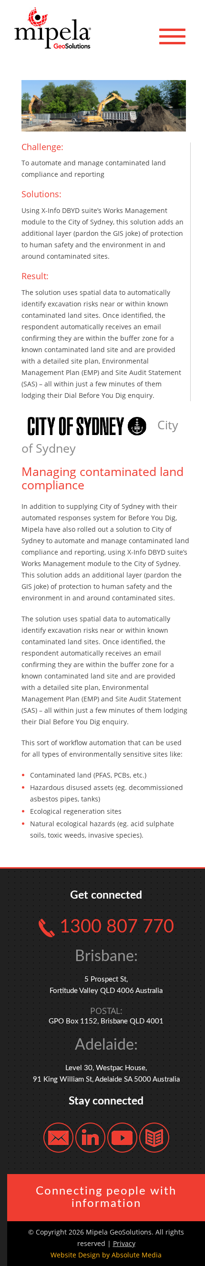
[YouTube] (122, 1136)
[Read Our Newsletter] (154, 1136)
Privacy (124, 1243)
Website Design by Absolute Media (106, 1254)
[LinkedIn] (90, 1136)
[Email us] (58, 1136)
